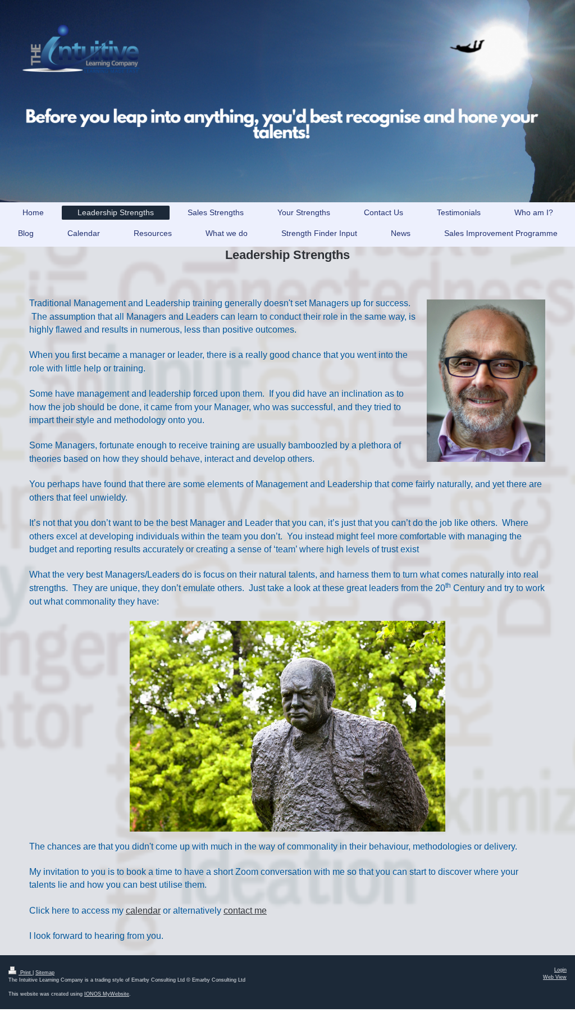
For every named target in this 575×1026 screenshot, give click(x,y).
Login (560, 970)
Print (26, 972)
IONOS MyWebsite (106, 994)
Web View (555, 977)
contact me (245, 910)
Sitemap (44, 972)
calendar (143, 910)
